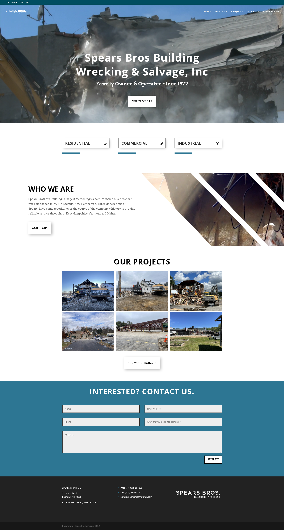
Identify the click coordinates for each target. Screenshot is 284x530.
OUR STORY (40, 227)
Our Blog (253, 11)
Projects (237, 11)
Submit (213, 459)
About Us (221, 11)
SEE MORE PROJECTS (142, 362)
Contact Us (271, 11)
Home (207, 11)
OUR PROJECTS (142, 101)
